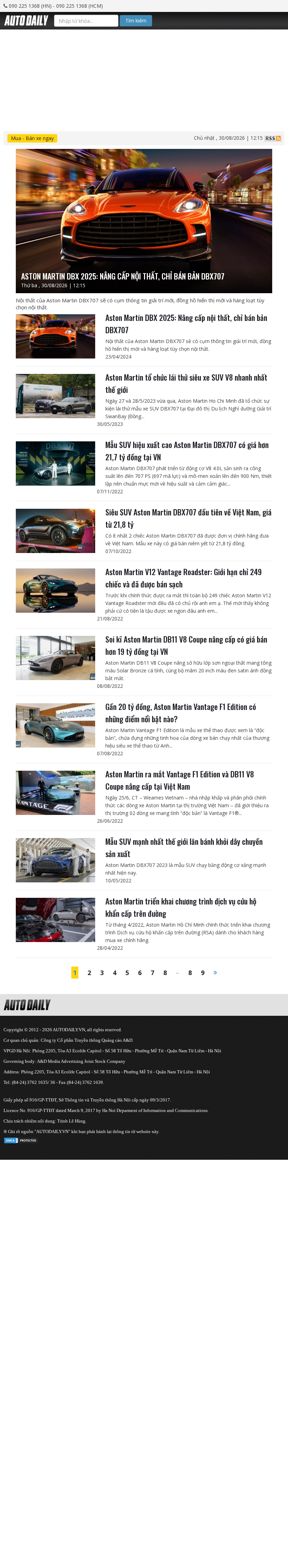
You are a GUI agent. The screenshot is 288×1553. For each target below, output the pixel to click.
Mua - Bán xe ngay (32, 138)
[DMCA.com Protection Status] (21, 1139)
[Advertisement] (144, 78)
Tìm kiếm (135, 20)
